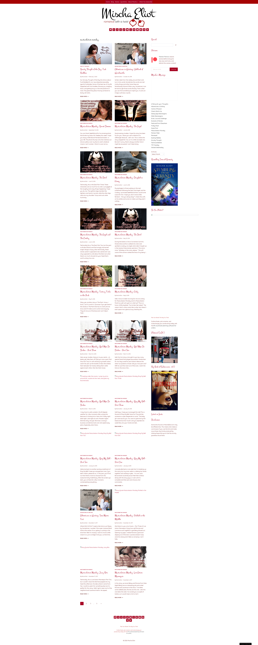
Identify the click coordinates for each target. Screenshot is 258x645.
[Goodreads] (130, 29)
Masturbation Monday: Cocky (126, 291)
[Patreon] (110, 29)
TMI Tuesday (155, 145)
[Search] (176, 45)
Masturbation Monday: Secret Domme (95, 126)
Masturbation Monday (86, 123)
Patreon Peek (155, 133)
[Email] (137, 29)
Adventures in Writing (121, 66)
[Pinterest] (140, 29)
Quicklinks (124, 2)
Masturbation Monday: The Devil (93, 177)
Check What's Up (156, 111)
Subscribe (173, 69)
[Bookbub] (134, 29)
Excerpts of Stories (157, 121)
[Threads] (117, 29)
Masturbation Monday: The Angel (128, 126)
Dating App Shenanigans (159, 114)
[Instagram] (120, 29)
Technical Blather (156, 142)
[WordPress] (144, 29)
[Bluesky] (127, 29)
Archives (154, 152)
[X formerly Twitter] (147, 29)
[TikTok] (124, 29)
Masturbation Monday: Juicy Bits (94, 572)
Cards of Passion (156, 109)
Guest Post (154, 128)
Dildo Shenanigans (157, 116)
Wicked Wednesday (157, 147)
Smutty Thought (84, 66)
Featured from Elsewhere (159, 123)
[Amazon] (114, 29)
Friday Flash (155, 126)
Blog (112, 2)
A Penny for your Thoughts (159, 104)
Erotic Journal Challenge (159, 118)
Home (108, 2)
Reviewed (154, 135)
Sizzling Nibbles (156, 138)
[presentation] (96, 53)
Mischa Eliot (84, 76)
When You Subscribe (145, 2)
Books (117, 2)
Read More (84, 96)
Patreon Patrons (164, 57)
